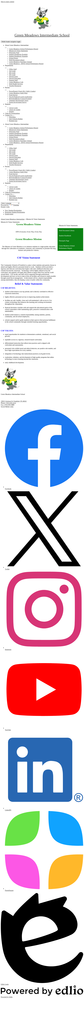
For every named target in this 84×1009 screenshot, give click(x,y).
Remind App (13, 121)
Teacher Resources (15, 86)
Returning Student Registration (15, 212)
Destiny (11, 111)
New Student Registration (13, 210)
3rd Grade (12, 71)
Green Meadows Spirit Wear (18, 93)
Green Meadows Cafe (16, 82)
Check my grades (14, 110)
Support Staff (13, 80)
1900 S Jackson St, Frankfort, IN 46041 (14, 401)
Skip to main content (7, 2)
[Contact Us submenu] (13, 115)
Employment (9, 214)
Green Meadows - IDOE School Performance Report (26, 64)
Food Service (13, 95)
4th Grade (12, 73)
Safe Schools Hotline (16, 119)
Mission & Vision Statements (18, 51)
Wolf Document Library (17, 60)
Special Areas (13, 76)
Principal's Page (14, 52)
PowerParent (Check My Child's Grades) (22, 91)
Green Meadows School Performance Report (23, 49)
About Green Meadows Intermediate (12, 219)
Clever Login (13, 108)
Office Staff (13, 69)
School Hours (13, 58)
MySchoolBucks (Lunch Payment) (20, 98)
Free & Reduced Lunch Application (20, 97)
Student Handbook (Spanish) (18, 56)
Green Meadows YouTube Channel (20, 62)
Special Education (15, 78)
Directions (12, 117)
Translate (16, 205)
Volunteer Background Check (18, 100)
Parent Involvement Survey (18, 102)
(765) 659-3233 (11, 403)
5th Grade (12, 75)
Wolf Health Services (16, 84)
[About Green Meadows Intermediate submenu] (6, 47)
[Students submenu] (6, 106)
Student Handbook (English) (18, 54)
